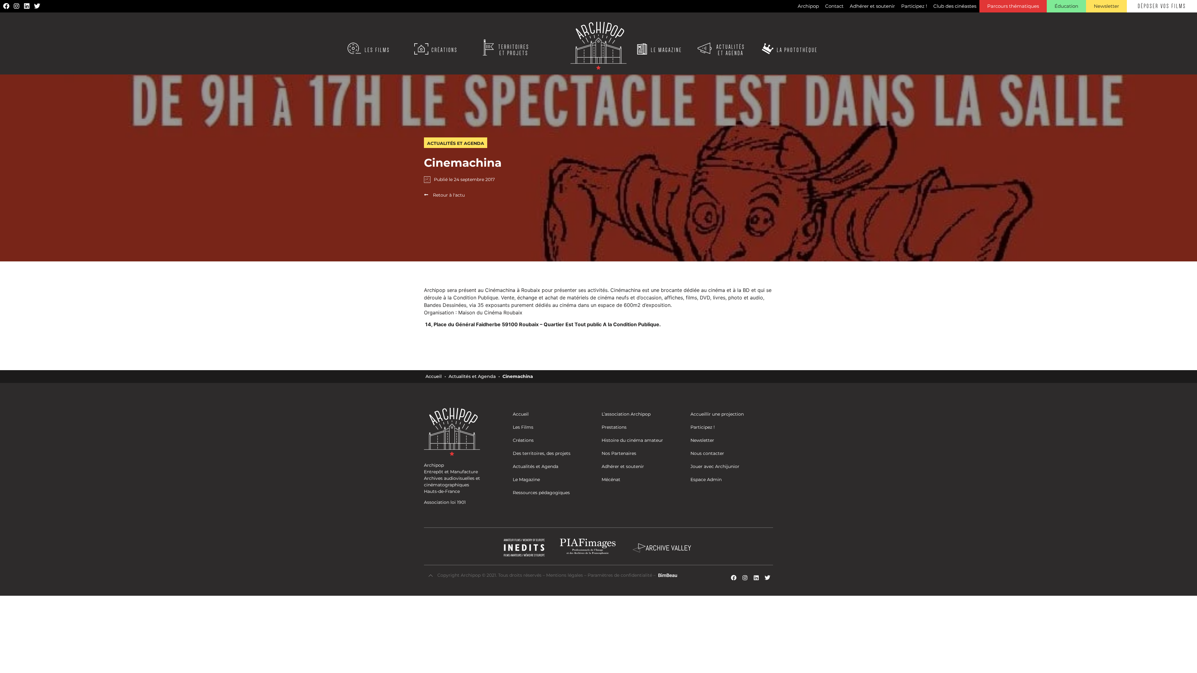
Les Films (377, 50)
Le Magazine (666, 50)
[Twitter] (37, 6)
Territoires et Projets (513, 50)
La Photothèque (797, 50)
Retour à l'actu (449, 195)
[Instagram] (16, 6)
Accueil (433, 376)
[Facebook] (6, 6)
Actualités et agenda (730, 50)
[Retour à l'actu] (426, 195)
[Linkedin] (27, 6)
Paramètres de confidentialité (620, 575)
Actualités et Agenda (472, 376)
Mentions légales (565, 575)
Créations (444, 50)
